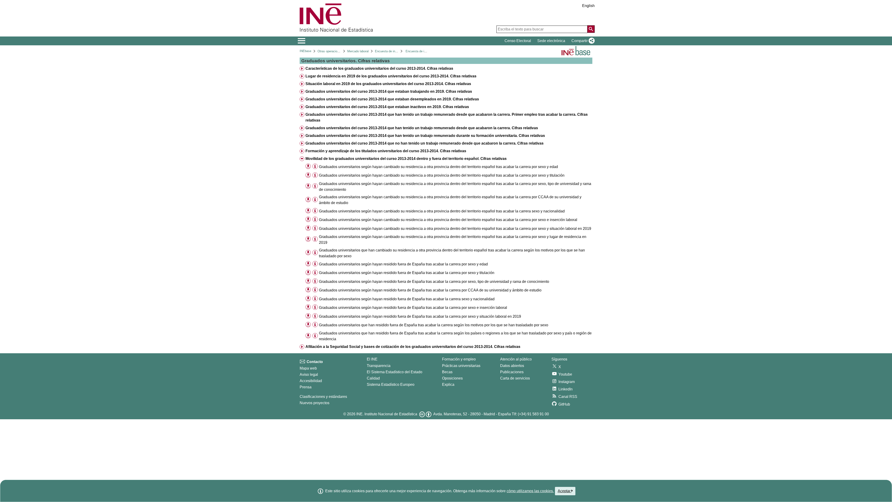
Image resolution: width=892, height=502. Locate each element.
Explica (448, 384)
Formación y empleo (459, 359)
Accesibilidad (311, 381)
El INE (372, 359)
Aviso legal (309, 374)
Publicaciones (512, 372)
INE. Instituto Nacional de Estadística (386, 414)
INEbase (305, 51)
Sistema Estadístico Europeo (390, 384)
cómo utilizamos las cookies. (530, 491)
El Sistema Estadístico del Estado (394, 372)
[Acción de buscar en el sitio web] (591, 29)
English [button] (588, 6)
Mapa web (308, 368)
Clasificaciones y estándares (323, 397)
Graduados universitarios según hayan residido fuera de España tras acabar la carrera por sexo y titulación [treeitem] (406, 273)
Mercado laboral (358, 51)
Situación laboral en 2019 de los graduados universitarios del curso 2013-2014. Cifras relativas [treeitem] (388, 84)
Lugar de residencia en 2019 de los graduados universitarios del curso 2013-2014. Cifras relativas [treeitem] (390, 76)
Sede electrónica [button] (551, 41)
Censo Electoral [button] (518, 41)
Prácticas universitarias (461, 366)
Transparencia (378, 366)
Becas (447, 372)
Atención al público (516, 359)
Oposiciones (452, 378)
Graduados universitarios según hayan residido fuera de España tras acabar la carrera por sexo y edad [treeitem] (403, 264)
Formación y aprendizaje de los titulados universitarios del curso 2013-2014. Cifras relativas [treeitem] (385, 151)
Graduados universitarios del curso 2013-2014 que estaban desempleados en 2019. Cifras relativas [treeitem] (392, 99)
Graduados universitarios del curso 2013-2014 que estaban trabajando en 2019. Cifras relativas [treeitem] (388, 91)
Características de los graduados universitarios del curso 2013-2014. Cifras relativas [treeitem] (379, 68)
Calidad (373, 378)
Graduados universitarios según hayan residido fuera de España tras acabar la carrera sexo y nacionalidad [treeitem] (407, 299)
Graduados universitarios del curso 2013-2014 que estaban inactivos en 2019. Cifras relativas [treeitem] (387, 107)
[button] (582, 41)
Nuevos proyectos (314, 403)
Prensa (306, 387)
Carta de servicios (515, 378)
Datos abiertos (512, 366)
